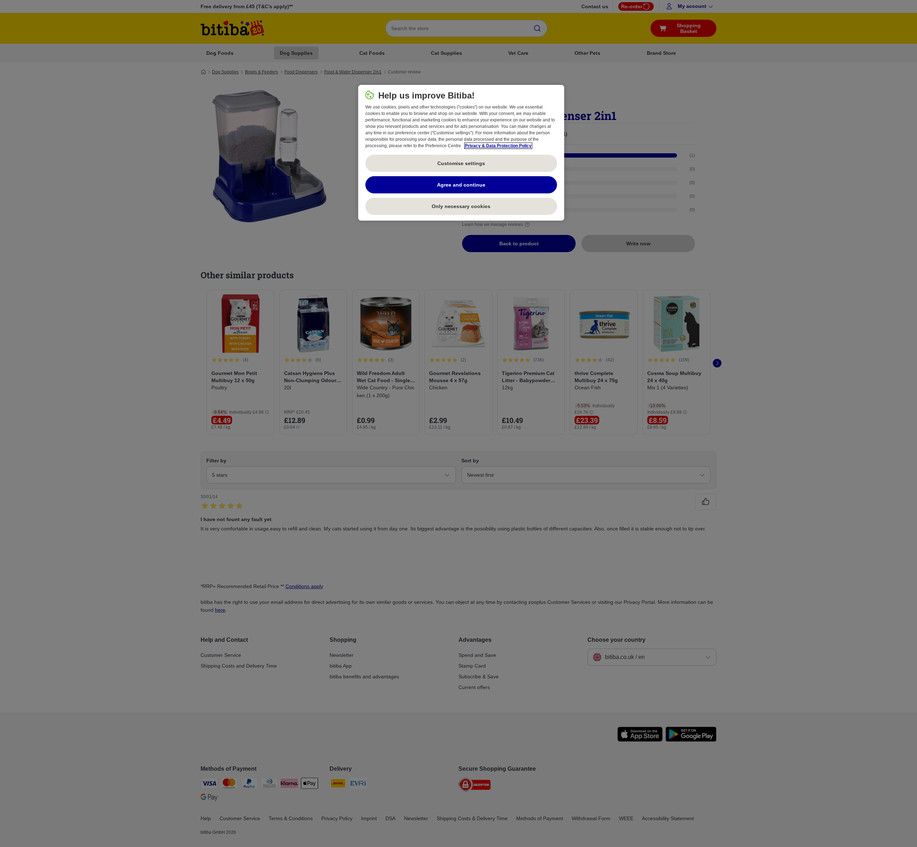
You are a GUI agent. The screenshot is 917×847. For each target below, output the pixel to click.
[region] (461, 153)
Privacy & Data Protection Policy (498, 145)
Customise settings (461, 163)
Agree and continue (461, 185)
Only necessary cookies (461, 206)
